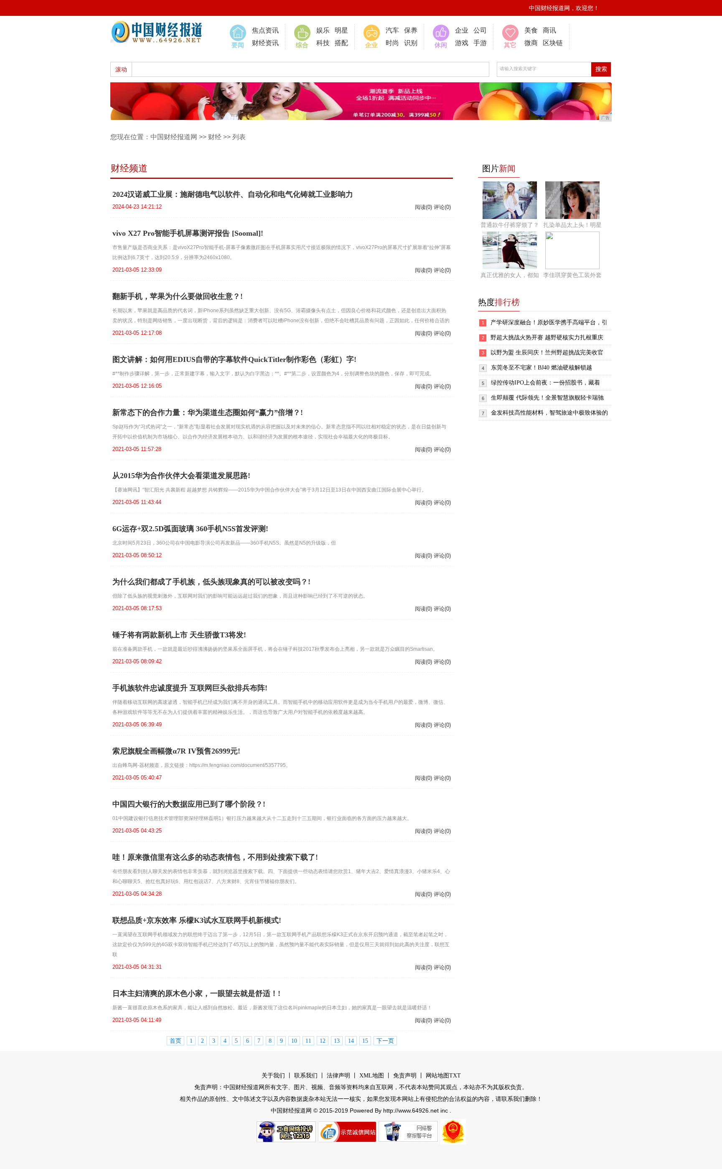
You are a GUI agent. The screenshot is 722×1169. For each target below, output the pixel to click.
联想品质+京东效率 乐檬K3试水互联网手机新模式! (196, 920)
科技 (323, 42)
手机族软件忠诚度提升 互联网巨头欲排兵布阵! (189, 688)
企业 (461, 30)
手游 (480, 42)
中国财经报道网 (173, 136)
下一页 (385, 1041)
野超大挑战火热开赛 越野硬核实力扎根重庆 (547, 337)
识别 (410, 42)
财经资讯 (265, 42)
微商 (531, 42)
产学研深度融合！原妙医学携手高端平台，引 (549, 322)
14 (351, 1041)
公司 (480, 30)
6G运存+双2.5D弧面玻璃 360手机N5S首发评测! (190, 529)
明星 (341, 30)
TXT (455, 1075)
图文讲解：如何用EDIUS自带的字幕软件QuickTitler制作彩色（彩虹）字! (234, 359)
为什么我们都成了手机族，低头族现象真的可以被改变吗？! (211, 582)
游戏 (461, 42)
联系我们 (306, 1075)
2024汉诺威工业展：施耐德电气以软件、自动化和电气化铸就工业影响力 (232, 194)
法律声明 (338, 1075)
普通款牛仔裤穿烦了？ (509, 225)
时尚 (392, 42)
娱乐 (323, 30)
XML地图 (371, 1075)
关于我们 (273, 1075)
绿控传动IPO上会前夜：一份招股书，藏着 (545, 382)
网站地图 (437, 1075)
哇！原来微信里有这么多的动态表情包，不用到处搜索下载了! (215, 857)
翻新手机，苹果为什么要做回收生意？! (177, 296)
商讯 (549, 30)
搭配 (341, 42)
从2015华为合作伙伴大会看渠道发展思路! (181, 475)
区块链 (553, 42)
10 (294, 1041)
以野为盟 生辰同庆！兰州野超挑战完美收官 (547, 352)
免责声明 (405, 1075)
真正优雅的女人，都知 (509, 275)
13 (337, 1041)
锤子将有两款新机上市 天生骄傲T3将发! (179, 635)
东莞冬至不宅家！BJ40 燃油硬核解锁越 (541, 367)
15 (365, 1041)
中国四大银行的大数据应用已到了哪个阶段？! (188, 804)
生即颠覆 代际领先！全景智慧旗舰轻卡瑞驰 (547, 398)
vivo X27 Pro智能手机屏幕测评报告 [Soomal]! (187, 233)
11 (308, 1041)
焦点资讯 (265, 30)
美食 (531, 30)
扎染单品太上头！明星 (572, 225)
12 (322, 1041)
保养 (410, 30)
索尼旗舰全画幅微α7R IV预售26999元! (176, 751)
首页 (175, 1041)
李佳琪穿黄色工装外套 (572, 275)
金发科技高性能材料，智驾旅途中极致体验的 (549, 413)
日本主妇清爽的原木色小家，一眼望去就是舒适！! (196, 993)
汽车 (392, 30)
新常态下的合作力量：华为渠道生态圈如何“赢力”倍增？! (207, 412)
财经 (214, 136)
